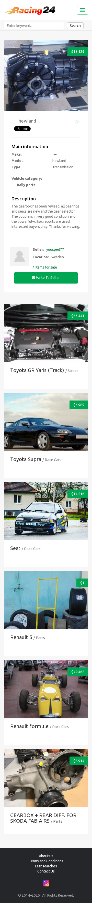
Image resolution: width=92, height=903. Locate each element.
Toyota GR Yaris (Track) (37, 370)
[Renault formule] (46, 695)
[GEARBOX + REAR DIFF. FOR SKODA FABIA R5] (46, 784)
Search (75, 26)
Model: (18, 161)
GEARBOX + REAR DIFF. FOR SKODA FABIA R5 (43, 818)
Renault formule (29, 726)
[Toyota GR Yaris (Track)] (46, 339)
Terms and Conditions (46, 861)
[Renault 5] (46, 606)
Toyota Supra (25, 459)
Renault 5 (21, 637)
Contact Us (46, 871)
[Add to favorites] (77, 122)
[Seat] (46, 517)
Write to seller (48, 278)
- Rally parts (23, 185)
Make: (17, 154)
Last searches (46, 866)
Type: (16, 167)
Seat (15, 548)
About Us (46, 856)
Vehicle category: (27, 178)
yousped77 (55, 249)
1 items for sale (45, 267)
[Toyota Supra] (46, 428)
